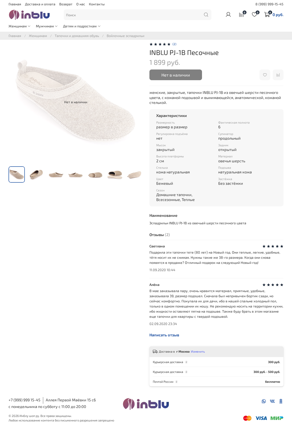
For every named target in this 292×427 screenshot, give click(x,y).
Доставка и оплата (40, 4)
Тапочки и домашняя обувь (77, 36)
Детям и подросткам (80, 26)
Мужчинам (45, 26)
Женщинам (18, 26)
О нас (80, 4)
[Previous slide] (15, 102)
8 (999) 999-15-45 (269, 4)
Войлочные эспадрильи (125, 36)
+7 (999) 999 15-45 (24, 399)
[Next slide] (136, 102)
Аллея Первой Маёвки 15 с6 (71, 399)
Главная (15, 4)
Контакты (97, 4)
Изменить (198, 351)
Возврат (65, 4)
